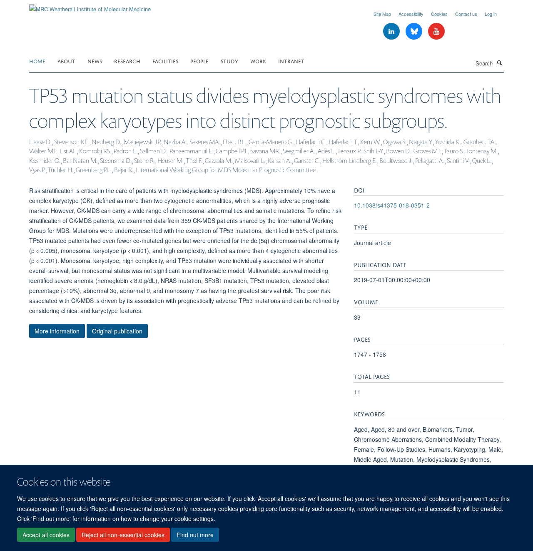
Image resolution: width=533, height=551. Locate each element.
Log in (491, 13)
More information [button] (57, 331)
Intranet (291, 61)
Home (37, 61)
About (66, 61)
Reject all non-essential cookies (123, 535)
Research (127, 61)
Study (229, 61)
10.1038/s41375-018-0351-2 (392, 205)
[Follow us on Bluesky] (415, 31)
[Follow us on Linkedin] (392, 31)
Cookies (439, 13)
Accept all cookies (46, 535)
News (94, 61)
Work (258, 61)
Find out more (195, 535)
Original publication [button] (117, 331)
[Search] (499, 62)
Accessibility (411, 13)
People (199, 61)
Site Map (382, 13)
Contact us (466, 13)
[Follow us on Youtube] (436, 31)
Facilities (165, 61)
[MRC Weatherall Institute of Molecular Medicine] (90, 6)
